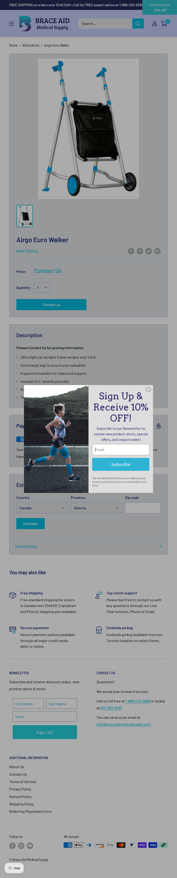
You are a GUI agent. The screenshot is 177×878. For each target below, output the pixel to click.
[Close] (148, 389)
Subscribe (120, 464)
